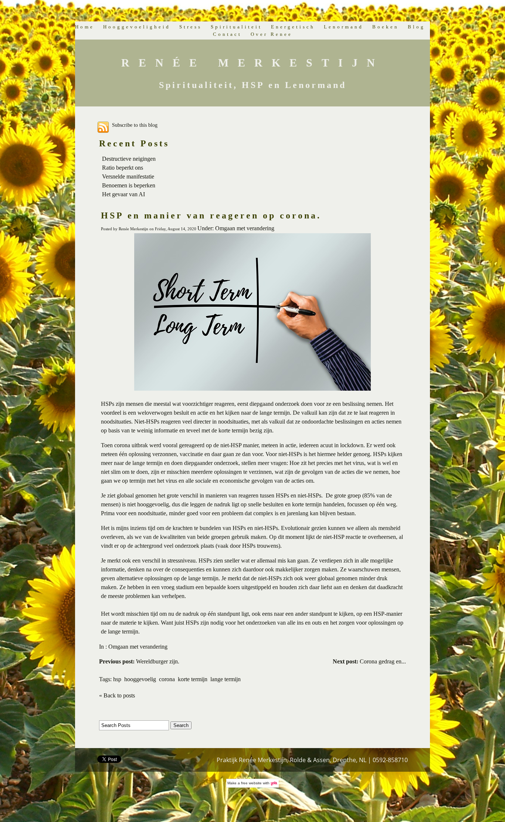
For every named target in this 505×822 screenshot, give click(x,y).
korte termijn (192, 679)
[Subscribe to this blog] (103, 127)
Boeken (385, 27)
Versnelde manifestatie (128, 176)
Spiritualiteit (236, 27)
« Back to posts (117, 695)
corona (167, 679)
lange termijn (225, 679)
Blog (416, 27)
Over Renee (271, 34)
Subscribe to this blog (134, 125)
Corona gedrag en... (369, 661)
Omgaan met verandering (137, 646)
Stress (190, 27)
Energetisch (293, 27)
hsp (117, 679)
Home (84, 27)
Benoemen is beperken (128, 185)
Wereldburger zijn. (139, 661)
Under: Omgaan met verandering (235, 228)
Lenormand (343, 27)
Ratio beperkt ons (122, 167)
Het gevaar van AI (123, 194)
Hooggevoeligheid (136, 27)
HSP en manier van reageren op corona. (211, 215)
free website (251, 783)
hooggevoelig (140, 679)
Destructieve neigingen (129, 159)
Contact (227, 34)
